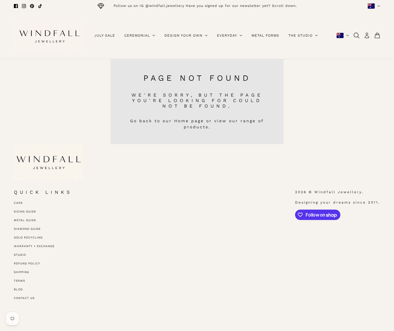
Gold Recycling (28, 237)
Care (18, 202)
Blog (18, 289)
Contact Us (24, 298)
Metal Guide (25, 220)
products (196, 127)
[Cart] (377, 35)
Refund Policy (27, 263)
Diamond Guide (27, 228)
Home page (189, 121)
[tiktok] (40, 6)
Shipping (21, 272)
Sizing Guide (25, 211)
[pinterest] (32, 6)
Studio (20, 254)
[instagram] (24, 6)
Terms (19, 280)
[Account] (367, 35)
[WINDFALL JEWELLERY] (49, 35)
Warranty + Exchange (34, 246)
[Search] (356, 35)
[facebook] (16, 6)
